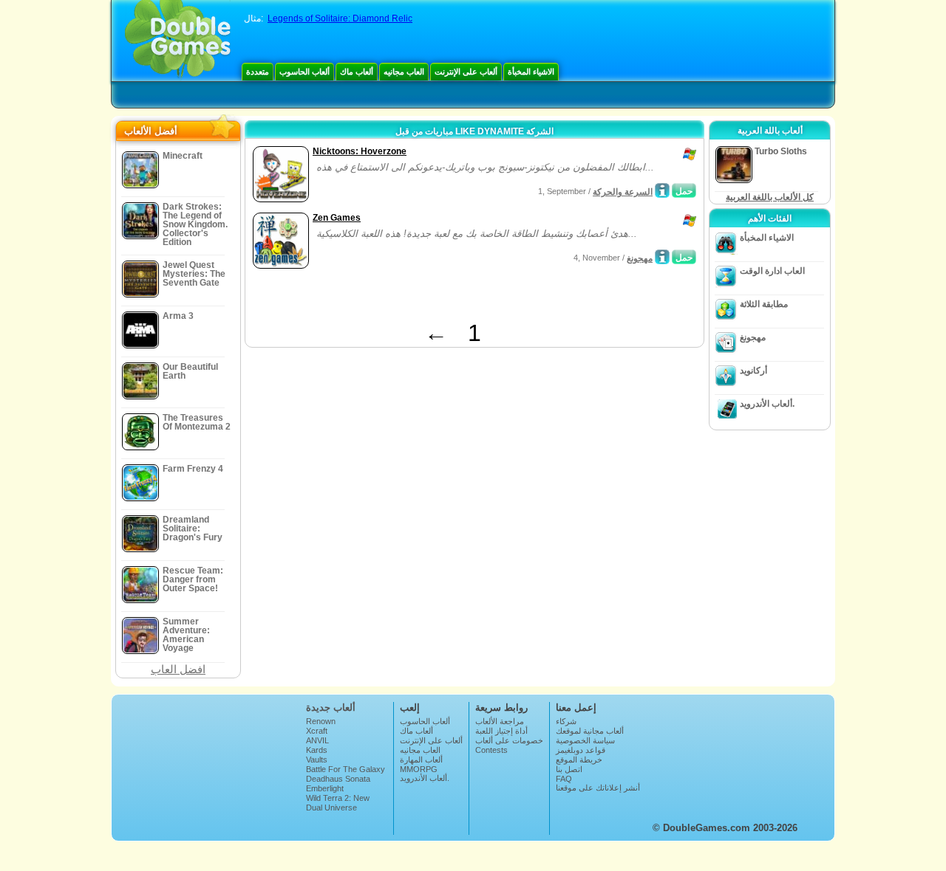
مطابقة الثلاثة (764, 304)
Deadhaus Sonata (338, 778)
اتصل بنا (569, 769)
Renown (321, 721)
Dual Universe (331, 807)
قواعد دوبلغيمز (580, 750)
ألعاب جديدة (330, 707)
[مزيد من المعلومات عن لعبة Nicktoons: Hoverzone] (662, 190)
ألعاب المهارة (421, 759)
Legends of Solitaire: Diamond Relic (340, 18)
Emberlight (325, 788)
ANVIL (317, 740)
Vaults (316, 759)
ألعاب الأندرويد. (767, 404)
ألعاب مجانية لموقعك (590, 730)
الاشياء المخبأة (531, 71)
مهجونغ (640, 258)
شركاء (566, 721)
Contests (491, 750)
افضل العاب (178, 669)
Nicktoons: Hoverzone (359, 151)
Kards (316, 750)
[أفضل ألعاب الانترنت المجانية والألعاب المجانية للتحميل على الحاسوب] (178, 40)
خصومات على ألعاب (509, 740)
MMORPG (419, 769)
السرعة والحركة (623, 192)
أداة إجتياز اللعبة (501, 730)
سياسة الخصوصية (585, 740)
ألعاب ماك (356, 71)
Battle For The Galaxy (345, 769)
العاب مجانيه (404, 71)
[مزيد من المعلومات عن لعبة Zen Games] (662, 256)
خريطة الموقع (579, 759)
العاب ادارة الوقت (772, 271)
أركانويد (753, 370)
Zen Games (337, 218)
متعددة (257, 71)
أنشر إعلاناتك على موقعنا (598, 787)
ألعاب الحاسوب (304, 71)
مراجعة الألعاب (499, 721)
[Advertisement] (422, 297)
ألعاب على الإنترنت (466, 71)
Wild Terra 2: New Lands (338, 802)
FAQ (564, 778)
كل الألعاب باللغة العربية (770, 197)
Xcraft (316, 730)
